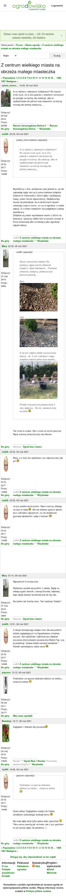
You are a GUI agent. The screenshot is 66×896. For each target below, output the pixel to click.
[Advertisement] (33, 20)
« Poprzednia (8, 77)
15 (49, 77)
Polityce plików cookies (38, 891)
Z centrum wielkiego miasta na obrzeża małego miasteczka (32, 46)
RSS (37, 866)
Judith (5, 134)
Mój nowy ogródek (22, 715)
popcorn (6, 672)
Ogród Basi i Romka (34, 760)
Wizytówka (44, 128)
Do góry (5, 128)
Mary (4, 246)
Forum (19, 45)
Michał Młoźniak (52, 871)
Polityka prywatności (8, 871)
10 (33, 77)
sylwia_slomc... (10, 85)
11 (36, 77)
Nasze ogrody (32, 45)
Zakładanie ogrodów (23, 867)
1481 (3, 81)
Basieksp (6, 721)
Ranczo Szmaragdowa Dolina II (30, 125)
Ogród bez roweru (32, 446)
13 (42, 77)
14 (46, 77)
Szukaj (56, 55)
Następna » (12, 81)
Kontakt (6, 875)
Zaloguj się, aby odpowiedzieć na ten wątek (33, 856)
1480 (58, 77)
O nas (5, 866)
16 (52, 77)
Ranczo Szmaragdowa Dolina (35, 127)
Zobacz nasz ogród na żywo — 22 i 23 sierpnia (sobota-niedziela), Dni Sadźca (29, 35)
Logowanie (57, 5)
